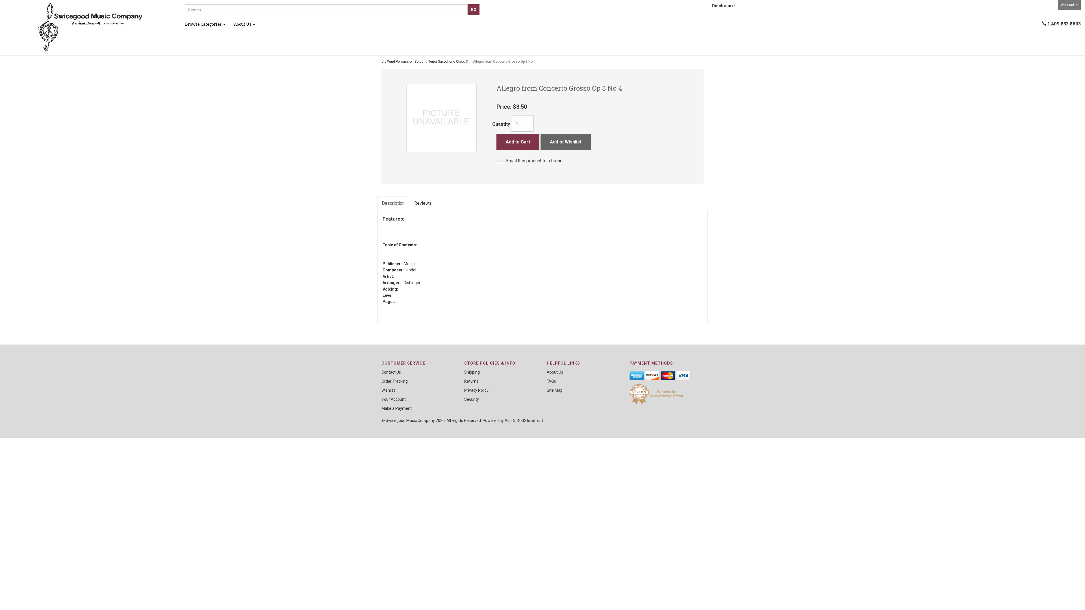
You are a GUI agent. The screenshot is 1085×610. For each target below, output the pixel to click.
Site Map (555, 390)
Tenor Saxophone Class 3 (448, 62)
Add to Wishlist (565, 142)
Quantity (501, 124)
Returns (471, 381)
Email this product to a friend (534, 161)
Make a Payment (396, 408)
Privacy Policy (476, 390)
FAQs (551, 381)
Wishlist (388, 390)
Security (471, 399)
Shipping (472, 372)
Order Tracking (394, 381)
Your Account (393, 399)
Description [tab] (393, 203)
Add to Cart (518, 142)
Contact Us (391, 372)
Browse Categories (204, 24)
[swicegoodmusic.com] (90, 27)
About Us (243, 24)
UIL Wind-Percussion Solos (402, 62)
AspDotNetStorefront (524, 420)
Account (1068, 5)
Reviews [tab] (422, 203)
